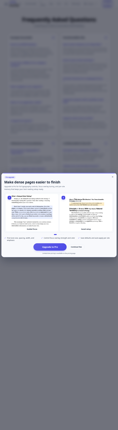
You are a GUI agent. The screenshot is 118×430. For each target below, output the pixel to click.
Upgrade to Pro (50, 247)
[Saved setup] (57, 234)
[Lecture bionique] (59, 234)
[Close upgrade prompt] (113, 177)
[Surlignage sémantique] (61, 234)
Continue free (76, 247)
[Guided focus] (54, 234)
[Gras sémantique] (63, 234)
